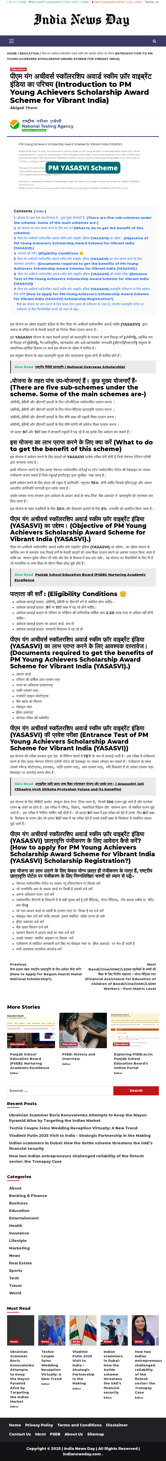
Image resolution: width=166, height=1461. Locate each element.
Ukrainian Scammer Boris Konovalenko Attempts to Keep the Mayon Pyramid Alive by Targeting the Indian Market (78, 1118)
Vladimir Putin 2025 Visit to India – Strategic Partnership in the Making (80, 1135)
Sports (15, 1270)
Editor (14, 1073)
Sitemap (95, 1434)
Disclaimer (117, 1425)
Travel (15, 1285)
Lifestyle (18, 1240)
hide (40, 211)
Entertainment (24, 1218)
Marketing (19, 1248)
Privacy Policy (39, 1425)
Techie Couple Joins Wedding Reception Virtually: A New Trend (73, 1128)
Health (15, 1226)
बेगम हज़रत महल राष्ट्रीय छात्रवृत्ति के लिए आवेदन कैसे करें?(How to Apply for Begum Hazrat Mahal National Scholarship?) (46, 972)
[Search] (154, 41)
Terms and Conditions (79, 1425)
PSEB (55, 1434)
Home (15, 1425)
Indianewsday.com (82, 1454)
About (15, 1188)
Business (18, 1203)
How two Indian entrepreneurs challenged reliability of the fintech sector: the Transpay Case (76, 1159)
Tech (14, 1278)
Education (18, 69)
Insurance (19, 1233)
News (14, 1255)
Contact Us (20, 1434)
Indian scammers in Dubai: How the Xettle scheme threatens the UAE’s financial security (81, 1146)
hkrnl (40, 1434)
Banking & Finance (28, 1196)
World (15, 1293)
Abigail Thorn (23, 108)
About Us (74, 1434)
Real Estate (20, 1263)
